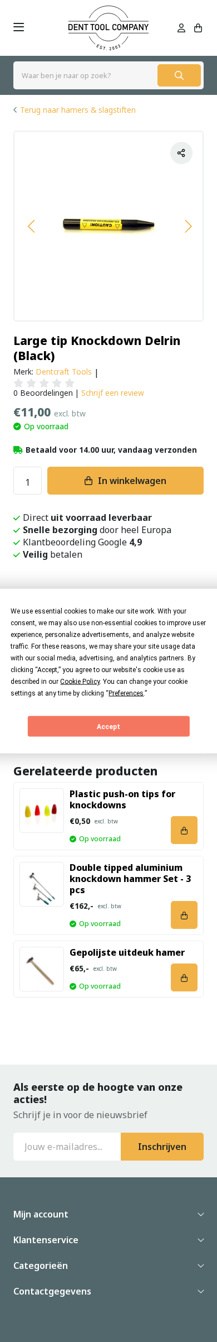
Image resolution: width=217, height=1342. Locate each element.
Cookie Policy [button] (80, 682)
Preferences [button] (126, 693)
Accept (108, 726)
